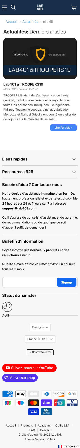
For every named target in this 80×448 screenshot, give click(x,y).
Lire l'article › (63, 127)
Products (27, 425)
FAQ (32, 430)
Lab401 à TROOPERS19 (23, 84)
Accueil (12, 21)
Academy (44, 425)
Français (38, 327)
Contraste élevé (40, 352)
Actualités (30, 21)
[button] (69, 446)
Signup (66, 282)
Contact (45, 430)
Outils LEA (62, 425)
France (38, 339)
